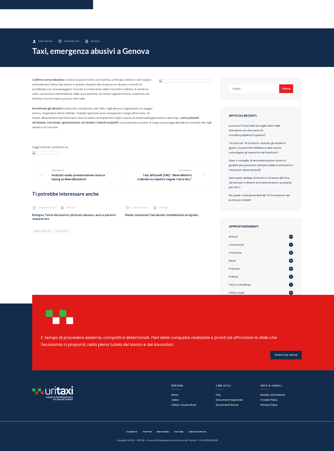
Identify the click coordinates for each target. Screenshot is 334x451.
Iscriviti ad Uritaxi (286, 355)
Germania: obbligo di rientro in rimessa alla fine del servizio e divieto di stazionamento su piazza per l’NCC (260, 182)
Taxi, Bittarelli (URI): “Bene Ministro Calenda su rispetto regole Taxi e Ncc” (164, 175)
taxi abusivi (62, 231)
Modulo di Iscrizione (272, 395)
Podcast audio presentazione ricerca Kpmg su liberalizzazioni (78, 175)
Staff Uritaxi (45, 41)
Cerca (286, 88)
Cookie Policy (268, 400)
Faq (218, 395)
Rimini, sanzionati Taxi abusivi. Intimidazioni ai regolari (161, 215)
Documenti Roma (227, 405)
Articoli (95, 41)
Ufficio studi (236, 292)
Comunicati (236, 244)
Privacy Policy (268, 405)
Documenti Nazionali (229, 400)
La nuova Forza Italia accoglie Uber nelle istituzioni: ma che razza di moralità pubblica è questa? (254, 130)
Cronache (235, 252)
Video (175, 400)
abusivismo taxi (42, 231)
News (232, 260)
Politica (233, 276)
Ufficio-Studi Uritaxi (183, 405)
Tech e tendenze (240, 284)
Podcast (234, 268)
